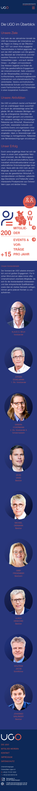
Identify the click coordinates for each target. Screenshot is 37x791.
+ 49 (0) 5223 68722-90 (9, 775)
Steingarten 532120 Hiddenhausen (13, 779)
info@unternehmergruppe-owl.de (16, 783)
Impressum (6, 757)
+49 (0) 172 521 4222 (8, 772)
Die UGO (5, 744)
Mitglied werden (10, 748)
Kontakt (5, 753)
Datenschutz (7, 761)
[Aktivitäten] (34, 239)
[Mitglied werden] (29, 201)
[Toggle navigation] (33, 7)
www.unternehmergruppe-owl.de (16, 784)
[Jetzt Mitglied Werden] (34, 227)
